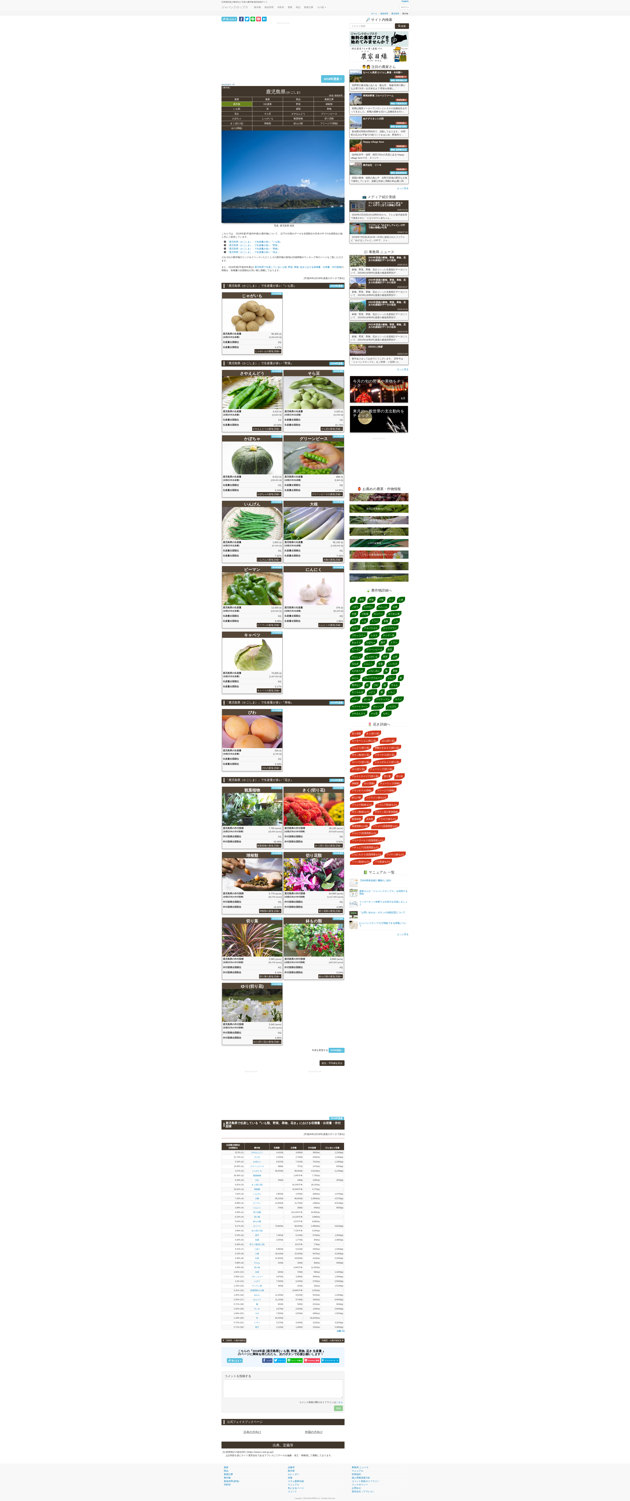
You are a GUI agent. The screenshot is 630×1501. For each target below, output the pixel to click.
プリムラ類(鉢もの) (362, 804)
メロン (355, 699)
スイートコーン (360, 706)
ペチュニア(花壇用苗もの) (365, 847)
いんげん (257, 1194)
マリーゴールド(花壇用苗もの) (367, 840)
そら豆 (267, 113)
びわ (257, 1180)
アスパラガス (371, 628)
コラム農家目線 (296, 1481)
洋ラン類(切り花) (257, 1244)
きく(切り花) (236, 123)
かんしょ (356, 656)
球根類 (267, 123)
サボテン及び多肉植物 (386, 811)
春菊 (386, 621)
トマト (257, 1322)
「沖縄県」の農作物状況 (331, 1340)
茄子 (257, 1327)
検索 (403, 26)
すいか (257, 1309)
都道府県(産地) (231, 1481)
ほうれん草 (394, 614)
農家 (290, 7)
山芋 (395, 656)
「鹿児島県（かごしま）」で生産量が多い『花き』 (253, 252)
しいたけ (392, 663)
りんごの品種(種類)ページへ (379, 497)
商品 (298, 7)
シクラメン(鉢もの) (376, 797)
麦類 (298, 109)
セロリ (355, 628)
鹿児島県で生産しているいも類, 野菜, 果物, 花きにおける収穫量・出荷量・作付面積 (298, 267)
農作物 (257, 7)
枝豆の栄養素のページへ (379, 508)
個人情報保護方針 (361, 1477)
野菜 (298, 104)
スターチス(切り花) (385, 755)
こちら (339, 1402)
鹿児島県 (395, 13)
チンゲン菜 (257, 1286)
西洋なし (356, 685)
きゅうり (257, 1299)
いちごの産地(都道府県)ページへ (379, 554)
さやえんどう (298, 113)
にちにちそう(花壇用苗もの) (366, 854)
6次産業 (267, 104)
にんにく (257, 1208)
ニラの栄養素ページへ (379, 543)
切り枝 (257, 1267)
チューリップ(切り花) (381, 769)
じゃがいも (267, 118)
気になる (231, 19)
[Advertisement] (283, 48)
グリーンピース (329, 113)
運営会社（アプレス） (363, 1491)
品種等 (291, 1467)
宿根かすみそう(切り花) (387, 747)
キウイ (398, 699)
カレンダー (293, 1474)
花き (236, 113)
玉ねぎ (355, 663)
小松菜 (365, 614)
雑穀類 (329, 104)
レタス (257, 1281)
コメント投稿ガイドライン (365, 1481)
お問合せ (356, 1488)
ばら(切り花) (388, 740)
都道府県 (269, 7)
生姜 (257, 1240)
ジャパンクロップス (234, 7)
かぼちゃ (236, 118)
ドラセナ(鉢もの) (387, 819)
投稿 (338, 1408)
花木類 (369, 819)
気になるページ (296, 1488)
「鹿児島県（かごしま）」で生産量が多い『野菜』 (253, 245)
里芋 (257, 1235)
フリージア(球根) (329, 123)
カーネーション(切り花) (364, 740)
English (405, 1)
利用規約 (356, 1474)
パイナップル (383, 699)
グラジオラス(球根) (362, 790)
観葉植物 (298, 118)
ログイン (405, 7)
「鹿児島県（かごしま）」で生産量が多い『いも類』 (254, 241)
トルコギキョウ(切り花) (387, 762)
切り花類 (329, 118)
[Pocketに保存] (258, 19)
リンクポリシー (360, 1484)
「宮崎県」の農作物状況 (235, 1340)
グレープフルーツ (373, 678)
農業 (236, 99)
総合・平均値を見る (332, 1063)
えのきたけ (357, 671)
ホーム (374, 13)
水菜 (257, 1272)
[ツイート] (247, 19)
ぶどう (371, 692)
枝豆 (390, 649)
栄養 (290, 1477)
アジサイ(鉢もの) (395, 854)
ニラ (395, 621)
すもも (257, 1263)
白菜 (257, 1258)
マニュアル (293, 1484)
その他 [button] (321, 7)
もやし (386, 713)
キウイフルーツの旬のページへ (379, 566)
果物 (329, 109)
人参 (257, 1254)
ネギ (257, 1313)
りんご (391, 678)
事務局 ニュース (360, 1467)
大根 (257, 1198)
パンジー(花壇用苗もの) (385, 826)
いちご (391, 692)
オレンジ (377, 706)
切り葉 (257, 1217)
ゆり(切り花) (257, 1231)
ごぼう (257, 1249)
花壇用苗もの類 (257, 1290)
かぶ (391, 599)
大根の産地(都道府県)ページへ (379, 520)
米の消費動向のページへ (379, 577)
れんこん (383, 606)
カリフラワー (390, 628)
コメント (292, 1491)
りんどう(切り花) (360, 747)
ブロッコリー (257, 1276)
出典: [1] (341, 1331)
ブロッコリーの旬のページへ (379, 531)
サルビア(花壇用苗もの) (364, 833)
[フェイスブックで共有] (241, 19)
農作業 (291, 1470)
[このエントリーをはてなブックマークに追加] (264, 19)
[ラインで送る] (253, 19)
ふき (364, 621)
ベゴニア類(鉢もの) (387, 804)
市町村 (280, 7)
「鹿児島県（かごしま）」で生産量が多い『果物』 (253, 248)
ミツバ (374, 621)
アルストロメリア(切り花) (365, 776)
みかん (257, 1295)
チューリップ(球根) (390, 783)
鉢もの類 (298, 123)
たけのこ (368, 606)
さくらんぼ (357, 692)
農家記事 (308, 7)
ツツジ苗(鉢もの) (360, 861)
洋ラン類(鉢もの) (360, 811)
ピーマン (257, 1203)
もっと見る (403, 188)
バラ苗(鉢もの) (382, 861)
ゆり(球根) (236, 128)
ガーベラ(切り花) (360, 762)
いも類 (236, 109)
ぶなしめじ (374, 671)
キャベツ (257, 1226)
